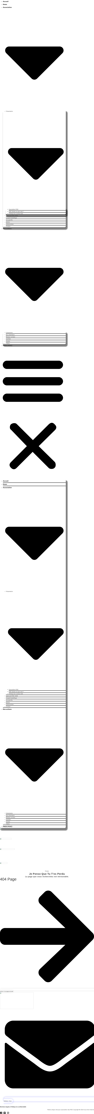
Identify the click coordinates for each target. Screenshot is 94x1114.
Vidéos (8, 343)
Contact (8, 226)
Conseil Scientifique (11, 218)
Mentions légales (5, 1107)
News (5, 4)
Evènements (9, 332)
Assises (8, 341)
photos (8, 222)
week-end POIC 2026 (12, 215)
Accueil (5, 1)
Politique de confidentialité (18, 1107)
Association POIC (13, 209)
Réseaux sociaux (10, 337)
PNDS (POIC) (7, 345)
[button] (33, 413)
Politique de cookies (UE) (16, 213)
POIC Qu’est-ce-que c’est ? (16, 211)
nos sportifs (9, 220)
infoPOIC (8, 339)
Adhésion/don (10, 224)
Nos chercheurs (10, 334)
